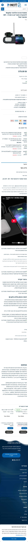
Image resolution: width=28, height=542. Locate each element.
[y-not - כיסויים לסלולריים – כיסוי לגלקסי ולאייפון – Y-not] (14, 5)
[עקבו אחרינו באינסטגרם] (17, 460)
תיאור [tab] (25, 164)
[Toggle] (25, 111)
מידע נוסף (24, 428)
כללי (26, 20)
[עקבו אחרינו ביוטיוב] (12, 460)
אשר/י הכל (14, 538)
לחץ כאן (5, 179)
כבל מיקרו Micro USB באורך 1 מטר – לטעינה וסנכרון (7, 423)
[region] (14, 533)
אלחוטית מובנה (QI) (18, 185)
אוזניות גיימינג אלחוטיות (22, 423)
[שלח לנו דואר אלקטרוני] (14, 460)
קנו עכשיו (23, 432)
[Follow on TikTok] (16, 460)
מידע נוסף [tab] (24, 168)
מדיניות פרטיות (19, 535)
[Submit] (2, 8)
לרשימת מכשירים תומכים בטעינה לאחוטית (16, 68)
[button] (25, 5)
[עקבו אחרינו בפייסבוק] (19, 460)
